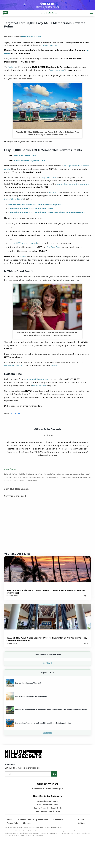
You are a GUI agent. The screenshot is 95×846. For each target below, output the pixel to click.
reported (53, 192)
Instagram (58, 789)
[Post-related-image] (47, 569)
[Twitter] (16, 413)
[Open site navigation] (91, 13)
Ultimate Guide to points (30, 365)
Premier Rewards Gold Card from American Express (34, 204)
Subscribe (10, 764)
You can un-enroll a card (22, 243)
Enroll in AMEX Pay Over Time (29, 160)
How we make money (51, 45)
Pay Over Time (57, 70)
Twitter (48, 789)
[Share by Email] (19, 413)
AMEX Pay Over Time (25, 155)
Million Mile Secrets (31, 37)
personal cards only (13, 199)
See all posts (47, 733)
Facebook (38, 789)
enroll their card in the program (73, 184)
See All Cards (47, 663)
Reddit (11, 67)
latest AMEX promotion (37, 379)
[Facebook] (12, 413)
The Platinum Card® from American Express (30, 208)
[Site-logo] (5, 13)
